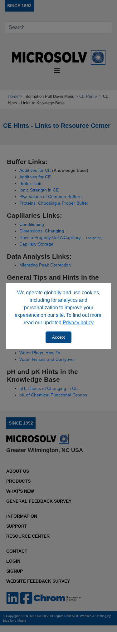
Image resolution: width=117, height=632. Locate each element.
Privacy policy (78, 322)
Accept (58, 337)
